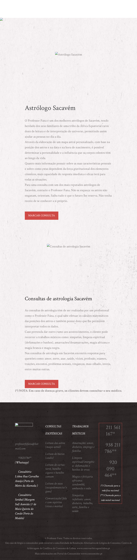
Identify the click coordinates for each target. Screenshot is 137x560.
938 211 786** (113, 448)
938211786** (24, 458)
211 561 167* (113, 430)
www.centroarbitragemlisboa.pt (93, 548)
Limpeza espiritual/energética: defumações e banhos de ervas (83, 464)
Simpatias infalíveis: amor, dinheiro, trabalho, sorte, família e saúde (82, 503)
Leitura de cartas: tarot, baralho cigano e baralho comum (55, 471)
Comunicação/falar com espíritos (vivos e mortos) (56, 502)
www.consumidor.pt (91, 553)
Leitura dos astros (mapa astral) (55, 445)
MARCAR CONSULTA (41, 215)
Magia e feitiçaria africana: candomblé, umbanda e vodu (82, 482)
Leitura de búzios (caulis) (54, 456)
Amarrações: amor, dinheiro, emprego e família (83, 447)
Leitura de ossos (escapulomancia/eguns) (56, 487)
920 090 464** (110, 469)
